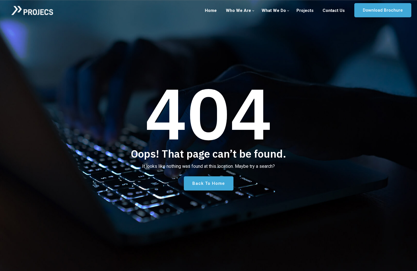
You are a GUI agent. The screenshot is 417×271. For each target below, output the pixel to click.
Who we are (238, 10)
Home (211, 10)
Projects (304, 10)
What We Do (274, 10)
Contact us (334, 10)
